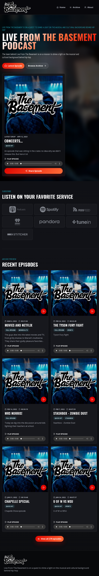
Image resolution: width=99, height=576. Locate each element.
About (90, 7)
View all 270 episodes (51, 538)
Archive (76, 7)
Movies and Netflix (18, 325)
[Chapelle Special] (25, 469)
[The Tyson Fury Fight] (74, 293)
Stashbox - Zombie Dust (70, 413)
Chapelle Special (17, 501)
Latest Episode (15, 65)
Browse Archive (35, 65)
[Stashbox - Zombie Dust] (74, 381)
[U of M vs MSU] (74, 469)
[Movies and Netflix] (25, 293)
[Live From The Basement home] (17, 7)
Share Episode (35, 171)
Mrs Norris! (13, 413)
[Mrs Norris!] (25, 381)
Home (62, 7)
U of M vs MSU (63, 501)
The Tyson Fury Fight (68, 325)
